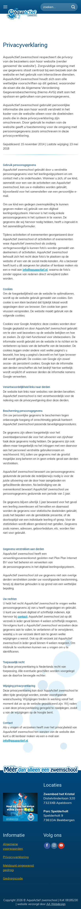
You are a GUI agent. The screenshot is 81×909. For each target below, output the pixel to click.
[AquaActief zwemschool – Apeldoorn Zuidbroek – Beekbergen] (22, 13)
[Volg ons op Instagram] (54, 845)
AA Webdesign (55, 904)
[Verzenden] (73, 7)
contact (22, 616)
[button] (5, 7)
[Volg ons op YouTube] (61, 845)
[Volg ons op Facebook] (47, 845)
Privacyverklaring (16, 857)
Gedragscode (13, 878)
